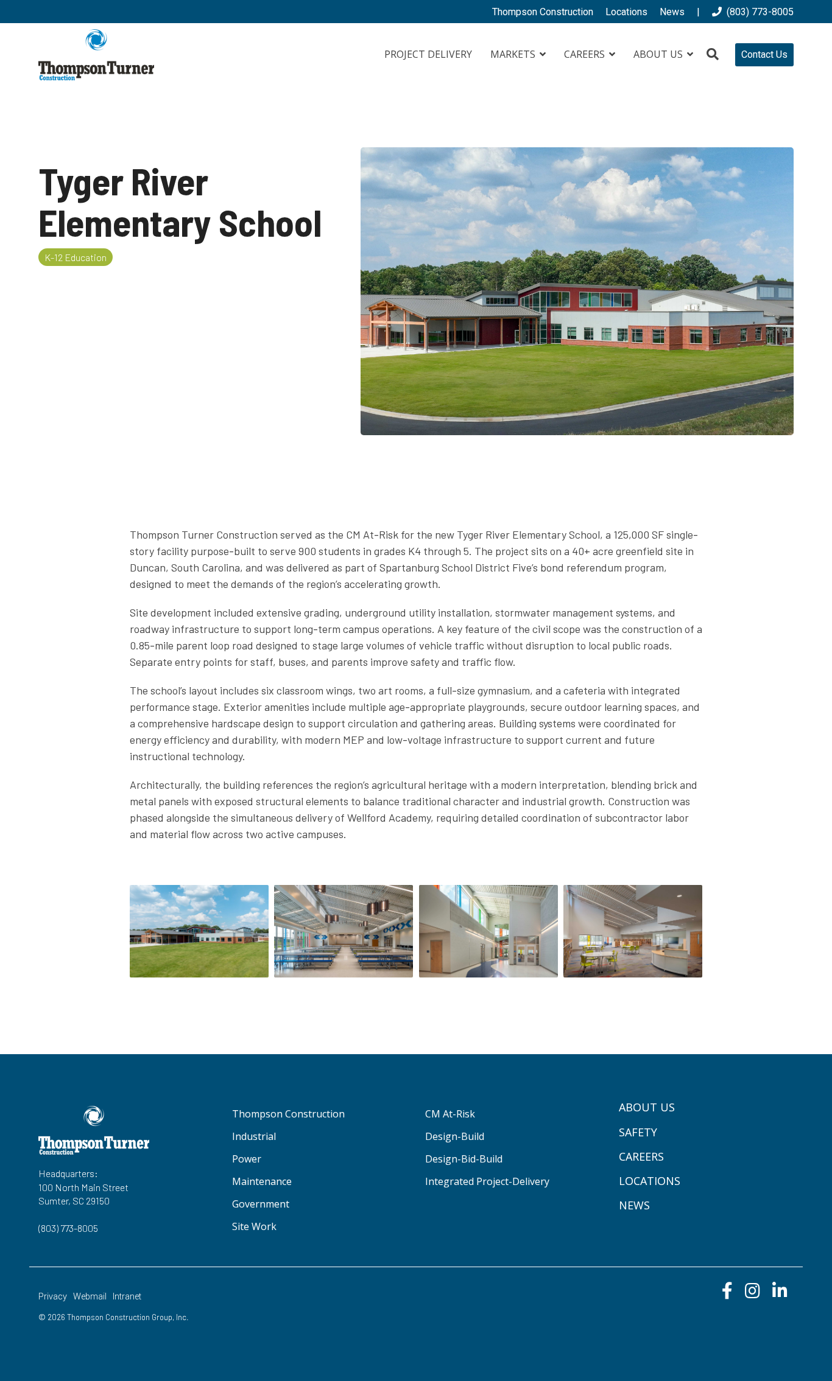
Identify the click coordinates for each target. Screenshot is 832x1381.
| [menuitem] (698, 12)
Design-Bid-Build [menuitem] (463, 1159)
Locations (649, 1180)
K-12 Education (75, 257)
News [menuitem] (672, 12)
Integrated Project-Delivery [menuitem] (487, 1181)
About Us (659, 54)
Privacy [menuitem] (52, 1297)
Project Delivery (428, 54)
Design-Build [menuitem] (454, 1136)
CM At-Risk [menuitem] (450, 1114)
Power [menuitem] (246, 1159)
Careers (585, 54)
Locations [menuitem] (626, 12)
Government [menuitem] (260, 1204)
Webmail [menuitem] (90, 1297)
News (634, 1205)
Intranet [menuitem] (127, 1297)
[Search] (713, 54)
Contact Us (764, 54)
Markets (514, 54)
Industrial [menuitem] (254, 1136)
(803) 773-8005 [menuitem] (758, 12)
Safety (638, 1132)
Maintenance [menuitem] (262, 1181)
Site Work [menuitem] (254, 1226)
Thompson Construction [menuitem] (542, 12)
